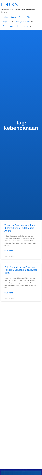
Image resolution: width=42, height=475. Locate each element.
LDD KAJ (10, 4)
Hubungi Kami (22, 26)
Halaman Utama (9, 17)
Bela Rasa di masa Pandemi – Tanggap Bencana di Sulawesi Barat (20, 270)
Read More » (9, 251)
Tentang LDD (24, 17)
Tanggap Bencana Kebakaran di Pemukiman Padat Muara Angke (20, 228)
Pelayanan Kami (23, 22)
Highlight (6, 22)
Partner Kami (8, 26)
